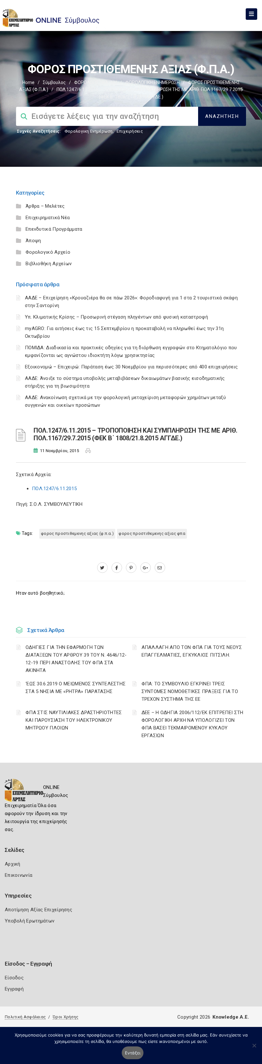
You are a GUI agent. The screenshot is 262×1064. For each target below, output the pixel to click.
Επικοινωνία (18, 875)
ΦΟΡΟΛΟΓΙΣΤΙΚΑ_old (95, 82)
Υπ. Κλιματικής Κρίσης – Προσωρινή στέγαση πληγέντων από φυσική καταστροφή (116, 317)
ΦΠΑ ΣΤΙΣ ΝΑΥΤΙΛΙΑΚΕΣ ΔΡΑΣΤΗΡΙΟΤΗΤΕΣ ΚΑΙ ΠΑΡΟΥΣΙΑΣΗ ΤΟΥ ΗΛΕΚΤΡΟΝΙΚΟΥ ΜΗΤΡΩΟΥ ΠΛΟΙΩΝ (74, 720)
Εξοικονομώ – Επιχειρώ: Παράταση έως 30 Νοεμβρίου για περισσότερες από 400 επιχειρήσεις (131, 367)
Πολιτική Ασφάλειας (25, 1016)
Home (28, 82)
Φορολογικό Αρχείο (48, 252)
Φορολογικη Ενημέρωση (89, 131)
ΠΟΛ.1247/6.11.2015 (54, 488)
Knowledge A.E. (230, 1017)
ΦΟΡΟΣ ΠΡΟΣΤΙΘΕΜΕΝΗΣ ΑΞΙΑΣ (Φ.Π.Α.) (77, 533)
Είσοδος (14, 978)
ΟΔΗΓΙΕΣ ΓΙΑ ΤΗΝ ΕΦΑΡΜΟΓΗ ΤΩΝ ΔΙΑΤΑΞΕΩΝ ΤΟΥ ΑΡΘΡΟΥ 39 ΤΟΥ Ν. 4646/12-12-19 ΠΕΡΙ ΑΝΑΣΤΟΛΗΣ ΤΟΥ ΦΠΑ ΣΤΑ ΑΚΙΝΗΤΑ (76, 658)
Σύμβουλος (54, 82)
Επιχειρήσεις (130, 131)
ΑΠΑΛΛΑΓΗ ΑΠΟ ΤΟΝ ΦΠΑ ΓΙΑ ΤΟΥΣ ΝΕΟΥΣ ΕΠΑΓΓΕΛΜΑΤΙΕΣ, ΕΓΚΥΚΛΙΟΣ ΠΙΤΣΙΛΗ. (192, 651)
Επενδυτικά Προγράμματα (54, 229)
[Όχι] (254, 1048)
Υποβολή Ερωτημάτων (29, 921)
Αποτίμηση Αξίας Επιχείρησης (38, 910)
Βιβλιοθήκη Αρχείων (49, 263)
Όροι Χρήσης (65, 1016)
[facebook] (117, 568)
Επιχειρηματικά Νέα (48, 217)
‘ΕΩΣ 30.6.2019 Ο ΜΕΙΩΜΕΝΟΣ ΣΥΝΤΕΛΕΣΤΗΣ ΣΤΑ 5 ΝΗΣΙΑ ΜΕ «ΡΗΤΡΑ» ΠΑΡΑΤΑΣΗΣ (76, 687)
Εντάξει (133, 1052)
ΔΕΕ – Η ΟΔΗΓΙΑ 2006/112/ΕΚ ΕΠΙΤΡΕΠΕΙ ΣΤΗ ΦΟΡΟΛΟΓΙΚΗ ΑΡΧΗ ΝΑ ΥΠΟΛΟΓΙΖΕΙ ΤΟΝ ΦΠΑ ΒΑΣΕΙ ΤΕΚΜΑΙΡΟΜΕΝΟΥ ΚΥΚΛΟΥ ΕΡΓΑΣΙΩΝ (192, 724)
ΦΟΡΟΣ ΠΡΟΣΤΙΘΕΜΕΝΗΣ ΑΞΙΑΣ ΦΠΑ (152, 533)
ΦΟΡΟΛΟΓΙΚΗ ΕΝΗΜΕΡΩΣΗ (152, 82)
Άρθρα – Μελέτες (45, 206)
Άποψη (33, 240)
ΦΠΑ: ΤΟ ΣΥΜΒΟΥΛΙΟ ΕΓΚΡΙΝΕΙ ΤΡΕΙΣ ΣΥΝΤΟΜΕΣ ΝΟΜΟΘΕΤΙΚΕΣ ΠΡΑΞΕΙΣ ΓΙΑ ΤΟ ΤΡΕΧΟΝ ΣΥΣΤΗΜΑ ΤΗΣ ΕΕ (190, 691)
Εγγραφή (14, 989)
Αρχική (12, 864)
